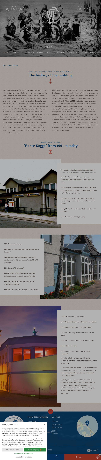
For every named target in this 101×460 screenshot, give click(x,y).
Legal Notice (28, 457)
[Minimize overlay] (44, 424)
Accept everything (33, 449)
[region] (24, 436)
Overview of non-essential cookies (23, 453)
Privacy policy (19, 457)
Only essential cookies (12, 449)
